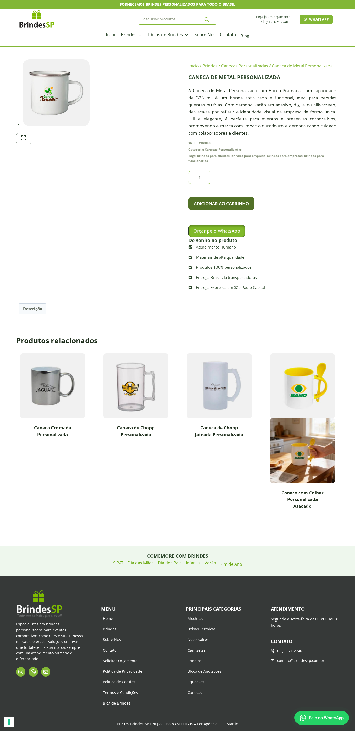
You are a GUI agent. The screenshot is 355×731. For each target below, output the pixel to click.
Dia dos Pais (170, 563)
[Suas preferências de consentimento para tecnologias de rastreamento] (9, 722)
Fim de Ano (231, 564)
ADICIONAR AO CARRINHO (221, 203)
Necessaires (198, 639)
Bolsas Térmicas (202, 628)
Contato (228, 34)
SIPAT (118, 563)
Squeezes (196, 681)
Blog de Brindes (116, 703)
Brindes (128, 34)
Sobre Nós (204, 34)
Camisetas (197, 650)
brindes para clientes (213, 156)
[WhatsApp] (33, 672)
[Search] (206, 19)
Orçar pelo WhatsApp (216, 231)
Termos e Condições (120, 692)
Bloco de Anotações (204, 671)
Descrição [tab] (32, 308)
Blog (244, 36)
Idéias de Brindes (165, 34)
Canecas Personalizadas (223, 149)
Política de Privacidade (122, 671)
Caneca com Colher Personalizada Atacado (302, 499)
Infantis (193, 563)
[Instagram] (20, 672)
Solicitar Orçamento (120, 660)
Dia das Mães (141, 563)
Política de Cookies (119, 681)
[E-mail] (45, 672)
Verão (210, 563)
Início (111, 34)
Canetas (195, 660)
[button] (216, 231)
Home (108, 618)
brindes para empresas (285, 156)
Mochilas (195, 618)
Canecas (195, 692)
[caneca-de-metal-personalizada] (56, 92)
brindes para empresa (248, 156)
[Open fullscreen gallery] (23, 138)
